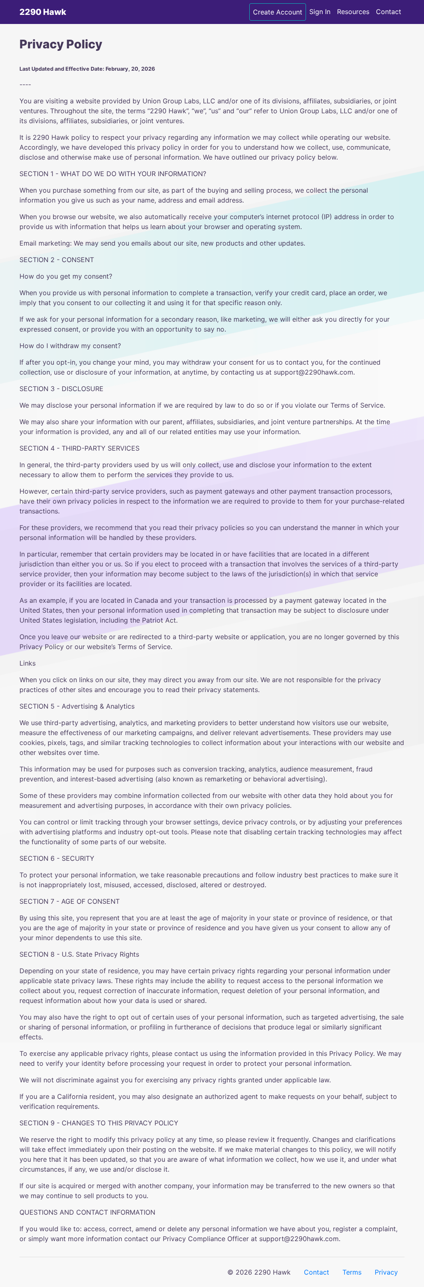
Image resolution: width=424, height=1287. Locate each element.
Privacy (386, 1272)
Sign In (319, 11)
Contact (388, 11)
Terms (351, 1272)
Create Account (277, 12)
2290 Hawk (42, 12)
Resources (353, 11)
